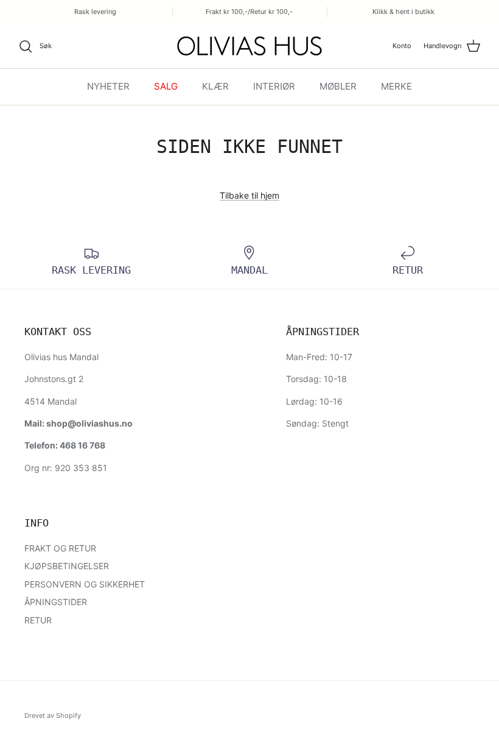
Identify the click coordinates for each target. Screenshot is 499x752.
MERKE (396, 86)
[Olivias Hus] (249, 46)
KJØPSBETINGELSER (66, 566)
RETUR (38, 620)
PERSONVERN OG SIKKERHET (84, 584)
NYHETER (108, 86)
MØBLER (338, 86)
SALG (166, 86)
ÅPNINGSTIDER (55, 602)
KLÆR (215, 86)
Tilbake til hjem (249, 195)
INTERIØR (274, 86)
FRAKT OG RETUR (60, 548)
